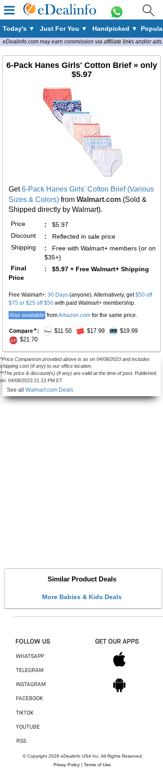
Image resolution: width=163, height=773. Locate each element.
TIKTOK (25, 713)
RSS (21, 741)
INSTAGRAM (31, 684)
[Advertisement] (81, 477)
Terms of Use (97, 764)
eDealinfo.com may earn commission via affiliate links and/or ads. (83, 41)
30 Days (58, 295)
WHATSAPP (30, 656)
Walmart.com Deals (49, 390)
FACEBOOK (29, 698)
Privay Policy (66, 764)
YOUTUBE (28, 727)
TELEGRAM (29, 670)
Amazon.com (74, 315)
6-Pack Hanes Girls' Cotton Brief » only (81, 70)
